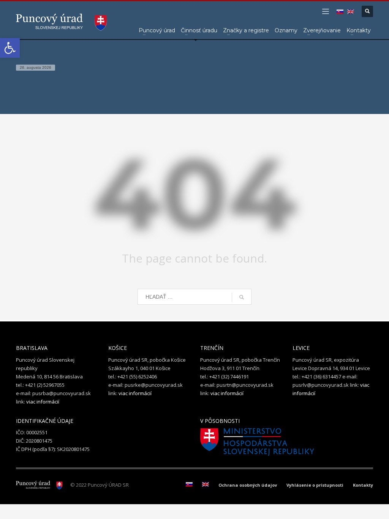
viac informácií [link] (42, 401)
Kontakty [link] (363, 485)
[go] (241, 297)
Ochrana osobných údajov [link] (247, 485)
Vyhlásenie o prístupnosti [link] (314, 485)
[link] (10, 48)
